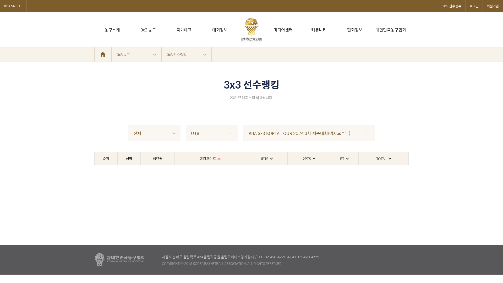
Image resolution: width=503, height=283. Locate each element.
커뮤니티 (318, 29)
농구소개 (112, 29)
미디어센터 (283, 29)
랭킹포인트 (207, 158)
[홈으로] (103, 54)
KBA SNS (10, 6)
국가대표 (184, 29)
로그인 (474, 6)
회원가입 (493, 6)
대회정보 (219, 29)
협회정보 (354, 29)
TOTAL (381, 158)
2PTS (307, 158)
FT (342, 158)
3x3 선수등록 (452, 6)
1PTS (264, 158)
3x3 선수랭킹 (177, 54)
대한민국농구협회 (390, 29)
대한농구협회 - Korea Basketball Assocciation (119, 260)
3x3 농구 (148, 29)
